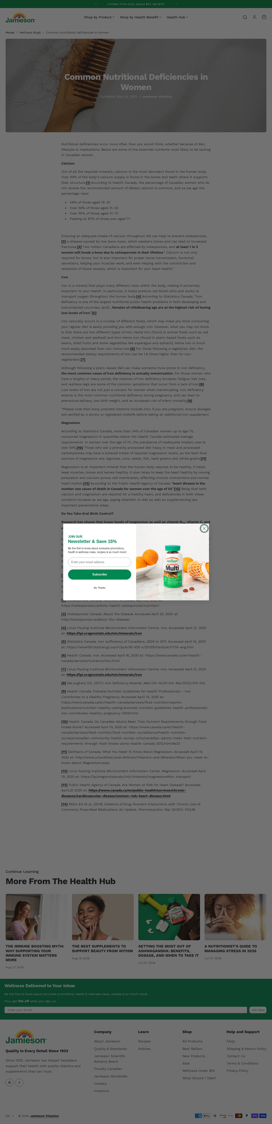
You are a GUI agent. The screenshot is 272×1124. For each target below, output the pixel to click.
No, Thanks (99, 588)
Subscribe (99, 574)
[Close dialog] (204, 528)
